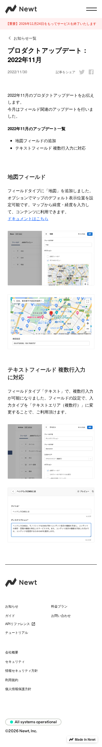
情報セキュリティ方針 (21, 671)
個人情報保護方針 (18, 689)
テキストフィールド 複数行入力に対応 (46, 373)
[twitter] (80, 72)
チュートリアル (16, 633)
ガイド (10, 616)
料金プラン (59, 606)
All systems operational (36, 722)
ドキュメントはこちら (28, 218)
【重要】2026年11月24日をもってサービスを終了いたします (51, 24)
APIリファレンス (17, 624)
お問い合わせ (61, 616)
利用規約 (11, 680)
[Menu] (91, 9)
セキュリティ (15, 662)
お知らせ (11, 606)
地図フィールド (27, 176)
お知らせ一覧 (25, 38)
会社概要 (11, 652)
